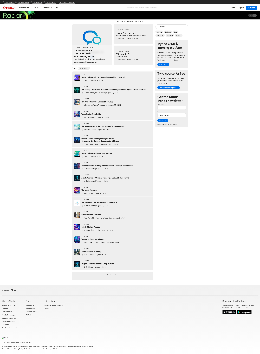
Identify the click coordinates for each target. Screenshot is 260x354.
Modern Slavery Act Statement (51, 349)
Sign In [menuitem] (241, 8)
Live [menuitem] (56, 8)
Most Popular (84, 68)
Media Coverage (8, 315)
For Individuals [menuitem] (50, 2)
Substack (126, 21)
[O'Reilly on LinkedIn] (12, 290)
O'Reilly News (7, 312)
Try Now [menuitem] (251, 8)
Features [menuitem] (36, 8)
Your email (160, 104)
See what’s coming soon (168, 87)
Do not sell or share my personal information (16, 342)
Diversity (5, 325)
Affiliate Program (8, 321)
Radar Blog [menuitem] (47, 8)
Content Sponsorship (10, 328)
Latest (75, 68)
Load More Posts (112, 275)
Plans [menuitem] (233, 8)
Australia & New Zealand (53, 305)
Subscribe (162, 120)
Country (159, 112)
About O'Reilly (8, 301)
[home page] (9, 8)
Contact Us (30, 305)
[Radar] (19, 15)
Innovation (160, 35)
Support (30, 301)
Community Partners (9, 318)
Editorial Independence (32, 349)
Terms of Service (7, 349)
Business (168, 32)
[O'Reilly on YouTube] (15, 290)
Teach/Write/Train (9, 305)
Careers (5, 308)
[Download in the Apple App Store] (229, 314)
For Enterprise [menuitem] (9, 2)
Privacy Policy (31, 312)
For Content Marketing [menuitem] (67, 2)
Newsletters (30, 308)
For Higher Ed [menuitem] (37, 2)
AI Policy (29, 315)
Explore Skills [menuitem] (24, 8)
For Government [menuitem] (23, 2)
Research (170, 35)
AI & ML (159, 32)
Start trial (162, 64)
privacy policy (172, 124)
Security (178, 35)
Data (175, 32)
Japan (46, 308)
